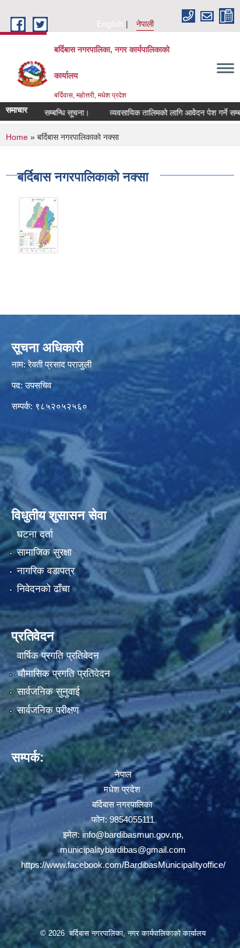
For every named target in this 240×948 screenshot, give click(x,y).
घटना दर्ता (35, 534)
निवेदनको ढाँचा (43, 588)
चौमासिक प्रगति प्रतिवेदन (63, 673)
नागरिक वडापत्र (46, 570)
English (110, 23)
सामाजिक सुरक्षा (44, 552)
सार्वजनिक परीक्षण (48, 710)
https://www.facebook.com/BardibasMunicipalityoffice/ (123, 865)
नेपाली (145, 23)
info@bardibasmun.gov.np (131, 834)
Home (17, 137)
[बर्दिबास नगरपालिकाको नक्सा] (38, 224)
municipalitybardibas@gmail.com (123, 850)
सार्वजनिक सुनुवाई (48, 691)
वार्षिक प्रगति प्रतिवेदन (58, 655)
